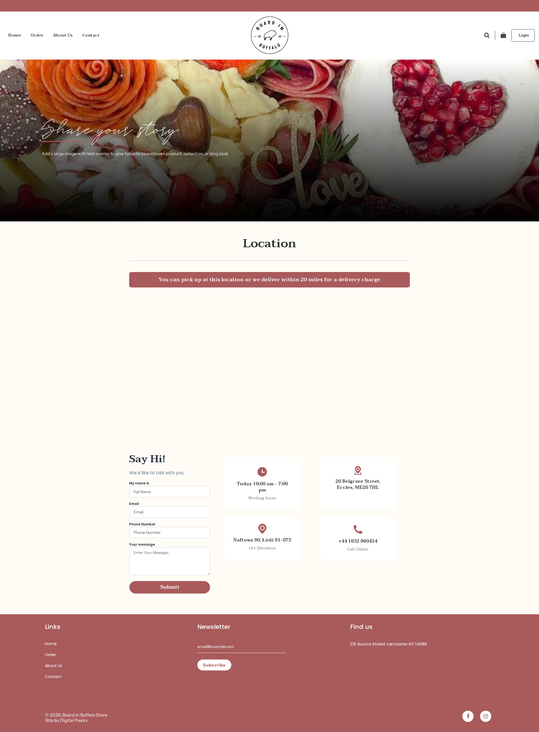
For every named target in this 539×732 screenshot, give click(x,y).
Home (14, 35)
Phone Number (142, 524)
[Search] (487, 35)
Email (134, 503)
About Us (63, 35)
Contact (91, 35)
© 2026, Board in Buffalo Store (76, 715)
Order (37, 35)
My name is (139, 483)
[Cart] (503, 35)
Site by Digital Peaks (66, 720)
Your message (142, 544)
